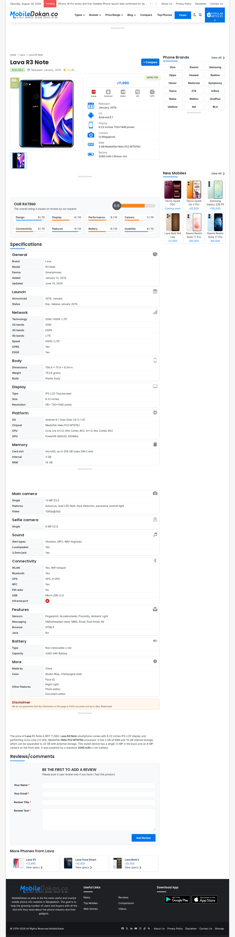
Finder (183, 15)
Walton (193, 98)
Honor (173, 83)
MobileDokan (56, 928)
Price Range (112, 14)
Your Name (22, 785)
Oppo (172, 75)
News (87, 897)
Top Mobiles (91, 903)
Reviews (123, 897)
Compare (146, 14)
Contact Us (216, 3)
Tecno (173, 90)
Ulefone (173, 106)
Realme (215, 75)
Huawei (194, 75)
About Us (166, 3)
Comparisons (126, 903)
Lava (93, 96)
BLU (215, 106)
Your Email (21, 793)
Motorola (194, 83)
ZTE (193, 90)
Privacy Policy (183, 3)
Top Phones (164, 14)
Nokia (172, 98)
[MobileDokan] (34, 15)
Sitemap (219, 928)
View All (216, 57)
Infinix (215, 90)
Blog (130, 14)
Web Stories (91, 908)
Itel (194, 106)
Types (78, 14)
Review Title (22, 802)
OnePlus (215, 98)
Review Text (22, 810)
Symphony (215, 83)
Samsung (215, 67)
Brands (93, 14)
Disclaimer (201, 3)
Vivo (173, 67)
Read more (106, 706)
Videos (122, 908)
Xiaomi (193, 67)
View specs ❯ (34, 867)
